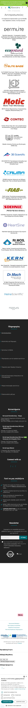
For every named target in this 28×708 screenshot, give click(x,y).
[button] (14, 705)
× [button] (26, 676)
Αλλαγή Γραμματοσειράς (7, 661)
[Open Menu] (1, 7)
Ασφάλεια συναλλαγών (14, 627)
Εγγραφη (23, 537)
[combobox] (24, 676)
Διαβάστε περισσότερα (20, 689)
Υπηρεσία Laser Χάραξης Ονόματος (11, 367)
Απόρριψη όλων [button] (20, 701)
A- (1, 659)
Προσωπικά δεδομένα (14, 623)
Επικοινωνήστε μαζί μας (8, 394)
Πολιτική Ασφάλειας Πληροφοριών (14, 629)
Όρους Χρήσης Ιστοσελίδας (10, 543)
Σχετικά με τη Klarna (7, 350)
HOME (9, 10)
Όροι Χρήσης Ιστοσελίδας (14, 625)
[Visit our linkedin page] (16, 466)
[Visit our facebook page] (11, 466)
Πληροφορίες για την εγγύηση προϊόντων (13, 358)
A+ (4, 659)
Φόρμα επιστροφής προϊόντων (10, 385)
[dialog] (14, 691)
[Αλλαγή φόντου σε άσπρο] (3, 668)
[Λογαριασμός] (22, 7)
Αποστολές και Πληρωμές (9, 341)
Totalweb (19, 643)
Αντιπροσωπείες (16, 10)
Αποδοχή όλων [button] (7, 701)
